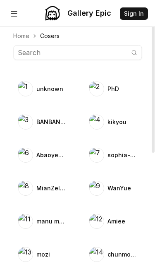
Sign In (134, 13)
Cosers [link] (50, 35)
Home (21, 35)
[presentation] (77, 138)
